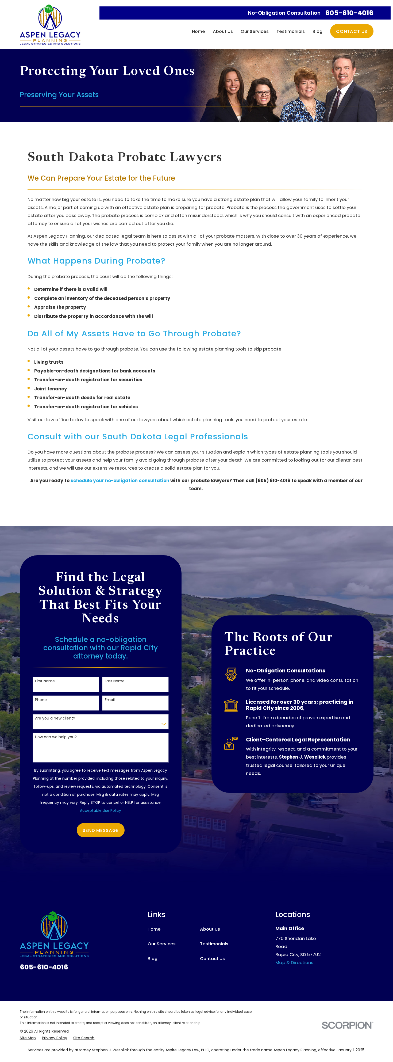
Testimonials (214, 944)
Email (110, 700)
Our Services (162, 944)
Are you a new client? (55, 718)
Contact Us (351, 31)
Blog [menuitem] (317, 31)
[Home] (50, 25)
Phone (41, 700)
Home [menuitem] (198, 31)
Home (154, 929)
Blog (152, 958)
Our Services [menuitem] (255, 31)
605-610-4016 (349, 13)
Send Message (100, 830)
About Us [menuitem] (223, 31)
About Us (210, 929)
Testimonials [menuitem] (290, 31)
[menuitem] (28, 1038)
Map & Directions (294, 962)
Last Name (115, 681)
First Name (45, 681)
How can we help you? (56, 737)
